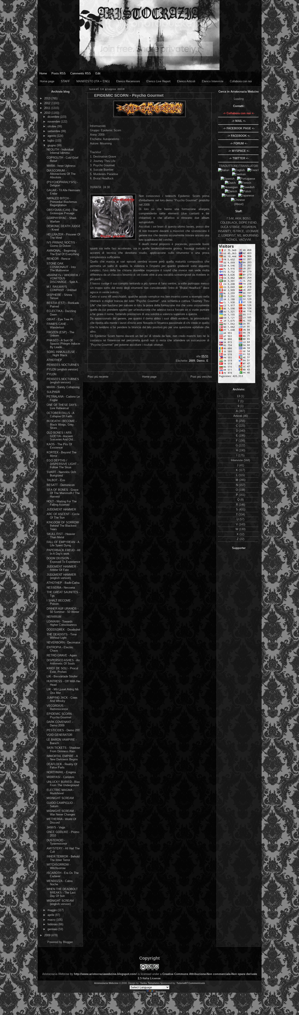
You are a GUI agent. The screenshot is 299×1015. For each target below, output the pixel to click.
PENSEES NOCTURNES (63, 364)
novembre (54, 121)
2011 (47, 108)
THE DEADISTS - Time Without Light (62, 636)
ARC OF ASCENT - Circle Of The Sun (63, 515)
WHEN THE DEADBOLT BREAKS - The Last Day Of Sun (62, 892)
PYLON (51, 374)
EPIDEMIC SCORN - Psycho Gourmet (60, 715)
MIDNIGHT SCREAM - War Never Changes (61, 812)
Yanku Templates (150, 983)
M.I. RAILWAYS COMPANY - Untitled (61, 288)
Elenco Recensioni (128, 81)
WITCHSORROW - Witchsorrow (58, 866)
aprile (51, 915)
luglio (51, 140)
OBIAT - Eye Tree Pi (60, 319)
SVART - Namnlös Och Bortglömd (61, 473)
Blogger (67, 942)
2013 (47, 98)
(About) (238, 204)
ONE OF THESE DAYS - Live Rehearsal (62, 406)
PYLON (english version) (62, 369)
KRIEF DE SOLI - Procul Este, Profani (62, 670)
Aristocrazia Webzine (106, 983)
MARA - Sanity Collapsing (63, 387)
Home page (47, 81)
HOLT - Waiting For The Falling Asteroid (62, 503)
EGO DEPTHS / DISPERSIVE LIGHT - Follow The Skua (62, 464)
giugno (52, 145)
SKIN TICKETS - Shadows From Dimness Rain (64, 749)
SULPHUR (53, 392)
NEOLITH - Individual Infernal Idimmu (60, 151)
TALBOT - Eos (56, 480)
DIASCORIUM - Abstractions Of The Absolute (61, 174)
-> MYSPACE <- (238, 151)
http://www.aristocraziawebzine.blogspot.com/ (105, 974)
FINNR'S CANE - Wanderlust (57, 325)
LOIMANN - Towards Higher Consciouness (62, 623)
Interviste (237, 460)
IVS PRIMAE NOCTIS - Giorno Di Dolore (62, 244)
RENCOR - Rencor (58, 258)
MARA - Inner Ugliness (61, 165)
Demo (201, 360)
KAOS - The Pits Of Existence (59, 446)
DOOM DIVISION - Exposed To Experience (63, 560)
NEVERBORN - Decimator (63, 642)
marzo (51, 919)
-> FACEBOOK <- (238, 135)
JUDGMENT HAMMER (61, 509)
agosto (52, 135)
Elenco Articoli (186, 81)
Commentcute (196, 983)
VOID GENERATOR (59, 734)
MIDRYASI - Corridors (60, 777)
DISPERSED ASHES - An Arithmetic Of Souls (63, 662)
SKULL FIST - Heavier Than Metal (61, 535)
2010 (47, 112)
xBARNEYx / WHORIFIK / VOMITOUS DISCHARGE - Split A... (63, 278)
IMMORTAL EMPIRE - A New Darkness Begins (62, 757)
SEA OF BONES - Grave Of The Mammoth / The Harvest (63, 493)
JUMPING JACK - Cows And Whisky (62, 699)
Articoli (238, 415)
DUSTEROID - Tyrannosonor (57, 842)
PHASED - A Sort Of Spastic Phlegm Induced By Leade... (64, 344)
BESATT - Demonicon (61, 485)
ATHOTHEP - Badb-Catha (63, 582)
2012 (47, 103)
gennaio (52, 929)
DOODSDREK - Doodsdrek (64, 629)
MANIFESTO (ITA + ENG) (93, 81)
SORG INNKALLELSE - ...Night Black (62, 353)
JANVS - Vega (56, 827)
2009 (47, 935)
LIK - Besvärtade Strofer (62, 676)
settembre (54, 131)
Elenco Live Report (158, 81)
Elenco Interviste (212, 81)
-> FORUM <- (238, 143)
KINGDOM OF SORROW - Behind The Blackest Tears (64, 526)
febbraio (52, 924)
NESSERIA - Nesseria (61, 587)
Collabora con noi (241, 81)
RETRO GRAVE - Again (62, 655)
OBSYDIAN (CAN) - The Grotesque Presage (62, 211)
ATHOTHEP (54, 360)
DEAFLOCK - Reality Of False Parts (62, 766)
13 (239, 396)
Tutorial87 (182, 983)
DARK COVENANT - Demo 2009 (60, 723)
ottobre (52, 126)
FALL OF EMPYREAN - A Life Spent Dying (63, 543)
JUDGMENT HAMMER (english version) (61, 576)
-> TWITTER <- (239, 158)
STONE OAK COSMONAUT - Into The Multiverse (61, 267)
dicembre (53, 116)
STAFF (65, 81)
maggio (52, 910)
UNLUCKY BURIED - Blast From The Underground (64, 783)
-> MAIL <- (239, 121)
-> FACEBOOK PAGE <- (239, 128)
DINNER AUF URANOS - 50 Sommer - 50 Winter (63, 610)
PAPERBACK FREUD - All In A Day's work (63, 552)
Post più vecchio (201, 376)
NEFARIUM (54, 616)
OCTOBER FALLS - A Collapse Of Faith (60, 414)
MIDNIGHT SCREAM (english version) (60, 902)
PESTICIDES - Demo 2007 (64, 730)
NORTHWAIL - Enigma (61, 772)
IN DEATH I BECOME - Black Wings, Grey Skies (62, 424)
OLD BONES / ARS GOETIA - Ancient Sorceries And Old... (61, 436)
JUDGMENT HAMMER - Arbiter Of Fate (62, 568)
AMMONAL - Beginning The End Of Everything (63, 252)
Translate (160, 991)
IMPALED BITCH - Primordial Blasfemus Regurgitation (62, 202)
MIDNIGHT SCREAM (60, 798)
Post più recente (98, 376)
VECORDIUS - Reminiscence (57, 707)
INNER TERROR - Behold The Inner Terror (63, 858)
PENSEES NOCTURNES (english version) (63, 380)
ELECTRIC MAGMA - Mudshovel (60, 791)
